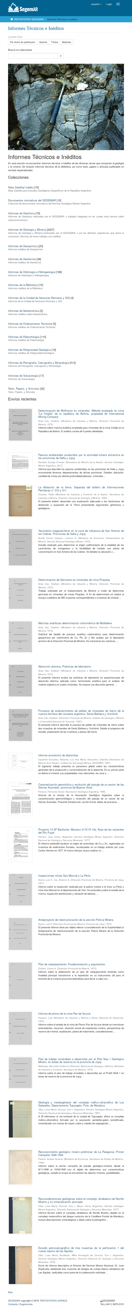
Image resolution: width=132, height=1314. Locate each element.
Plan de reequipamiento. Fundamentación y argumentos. (72, 964)
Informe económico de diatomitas (58, 755)
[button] (96, 4)
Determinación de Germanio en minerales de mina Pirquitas (74, 580)
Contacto (13, 1304)
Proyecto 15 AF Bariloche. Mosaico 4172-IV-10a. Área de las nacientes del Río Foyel (81, 830)
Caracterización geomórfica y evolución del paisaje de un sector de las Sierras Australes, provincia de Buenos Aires (81, 785)
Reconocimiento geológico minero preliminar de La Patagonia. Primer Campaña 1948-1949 (81, 1153)
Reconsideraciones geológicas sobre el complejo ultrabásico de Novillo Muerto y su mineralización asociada (81, 1200)
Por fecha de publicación (22, 42)
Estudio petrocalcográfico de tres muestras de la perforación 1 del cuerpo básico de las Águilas (81, 1249)
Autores (43, 42)
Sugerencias (26, 1304)
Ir (60, 55)
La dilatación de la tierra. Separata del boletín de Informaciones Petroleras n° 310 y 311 (81, 488)
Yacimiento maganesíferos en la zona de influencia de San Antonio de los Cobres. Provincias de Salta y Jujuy (81, 532)
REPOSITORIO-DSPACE (53, 1300)
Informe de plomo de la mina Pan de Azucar (64, 1013)
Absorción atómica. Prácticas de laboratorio (64, 666)
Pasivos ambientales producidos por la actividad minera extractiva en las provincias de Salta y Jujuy (81, 456)
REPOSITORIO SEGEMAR (29, 19)
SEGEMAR (14, 1300)
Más (10, 1292)
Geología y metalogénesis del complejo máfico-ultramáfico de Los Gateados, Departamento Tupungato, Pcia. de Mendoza (81, 1103)
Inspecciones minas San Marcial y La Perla (64, 875)
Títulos (54, 42)
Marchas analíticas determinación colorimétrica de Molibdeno (75, 623)
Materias (66, 42)
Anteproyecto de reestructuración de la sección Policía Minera (75, 920)
